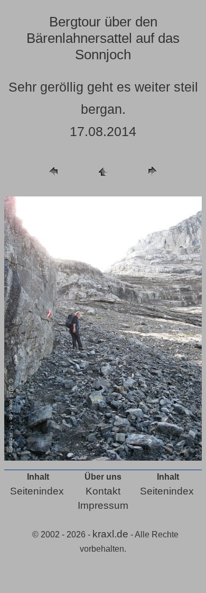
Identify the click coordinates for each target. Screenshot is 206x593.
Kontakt (103, 491)
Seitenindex (37, 491)
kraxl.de (110, 534)
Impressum (103, 505)
